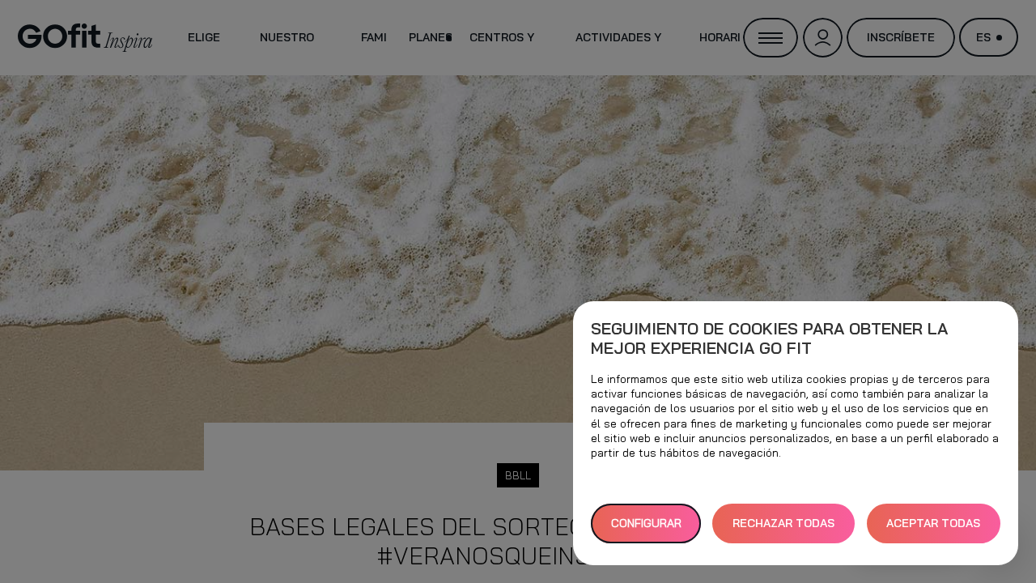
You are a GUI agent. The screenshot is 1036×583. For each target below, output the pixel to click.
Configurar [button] (646, 523)
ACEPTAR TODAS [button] (933, 523)
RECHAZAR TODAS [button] (783, 523)
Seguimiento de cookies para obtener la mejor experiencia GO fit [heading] (769, 338)
